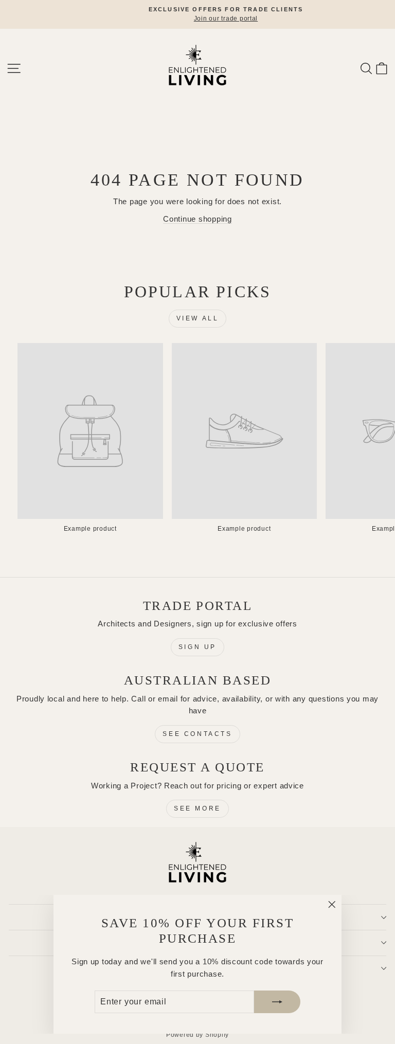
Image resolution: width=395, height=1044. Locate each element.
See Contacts (197, 733)
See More (197, 808)
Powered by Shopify (197, 1034)
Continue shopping (197, 219)
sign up (197, 647)
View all (197, 318)
